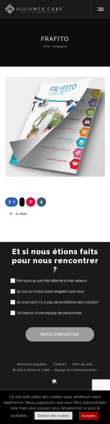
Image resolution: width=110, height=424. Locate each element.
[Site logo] (30, 9)
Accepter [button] (88, 415)
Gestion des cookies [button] (53, 415)
